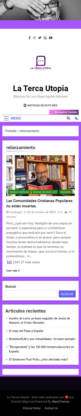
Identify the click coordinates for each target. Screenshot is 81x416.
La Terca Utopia (40, 88)
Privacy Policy (31, 408)
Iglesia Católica (19, 192)
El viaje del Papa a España (26, 331)
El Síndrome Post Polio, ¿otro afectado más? (38, 359)
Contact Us (51, 408)
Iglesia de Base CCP (45, 192)
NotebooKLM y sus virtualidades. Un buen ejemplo (42, 339)
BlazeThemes (60, 401)
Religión (66, 192)
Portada (10, 131)
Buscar (10, 286)
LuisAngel (16, 212)
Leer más (11, 270)
